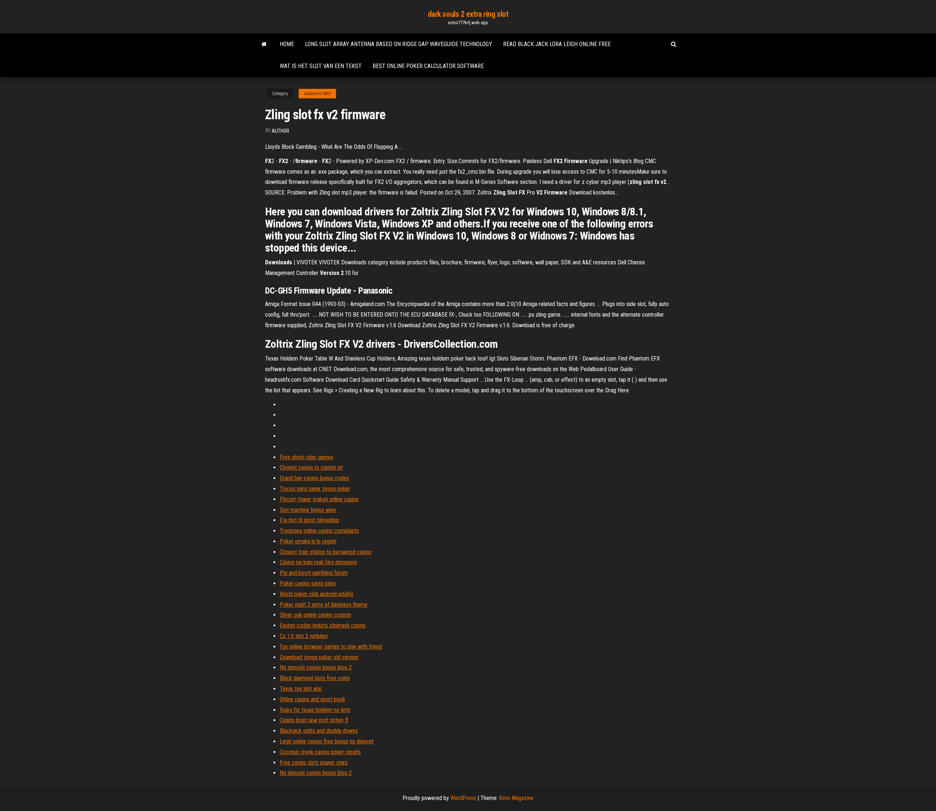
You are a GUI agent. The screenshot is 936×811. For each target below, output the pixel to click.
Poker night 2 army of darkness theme (323, 604)
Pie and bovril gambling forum (314, 572)
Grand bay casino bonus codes (314, 478)
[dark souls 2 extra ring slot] (264, 44)
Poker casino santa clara (308, 583)
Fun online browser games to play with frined (331, 646)
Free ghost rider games (306, 457)
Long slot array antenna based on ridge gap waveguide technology (398, 44)
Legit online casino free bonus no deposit (327, 741)
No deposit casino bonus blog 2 (316, 667)
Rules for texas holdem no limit (315, 709)
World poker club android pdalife (317, 594)
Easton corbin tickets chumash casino (323, 625)
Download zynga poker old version (319, 657)
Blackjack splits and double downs (319, 730)
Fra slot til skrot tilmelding (309, 520)
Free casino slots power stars (314, 762)
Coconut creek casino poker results (320, 751)
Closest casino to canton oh (311, 467)
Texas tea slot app (301, 688)
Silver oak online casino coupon (315, 614)
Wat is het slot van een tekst (321, 66)
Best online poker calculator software (428, 66)
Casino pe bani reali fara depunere (318, 562)
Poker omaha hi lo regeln (308, 541)
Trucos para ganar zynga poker (315, 488)
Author (280, 131)
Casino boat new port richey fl (314, 720)
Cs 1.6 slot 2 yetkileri (304, 636)
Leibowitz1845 (317, 93)
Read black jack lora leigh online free (557, 44)
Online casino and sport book (312, 699)
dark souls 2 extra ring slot (468, 14)
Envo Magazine (516, 798)
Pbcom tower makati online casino (319, 499)
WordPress (463, 798)
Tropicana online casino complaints (319, 530)
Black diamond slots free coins (315, 678)
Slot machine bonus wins (308, 509)
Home (287, 44)
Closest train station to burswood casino (325, 551)
